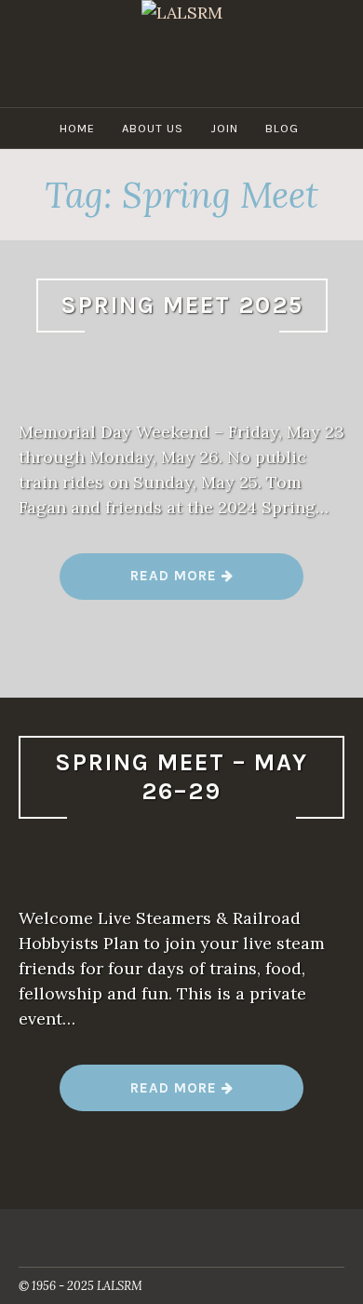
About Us (152, 128)
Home (77, 128)
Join (224, 128)
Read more (182, 582)
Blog (282, 128)
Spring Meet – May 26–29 (181, 777)
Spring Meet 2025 (181, 305)
